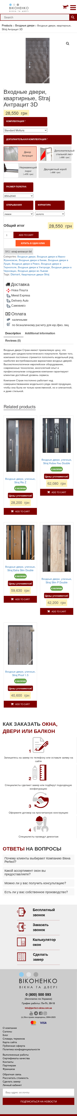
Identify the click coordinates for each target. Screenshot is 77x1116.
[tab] (13, 333)
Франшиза (9, 1069)
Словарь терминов (14, 1038)
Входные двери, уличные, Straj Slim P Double (57, 580)
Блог (5, 1035)
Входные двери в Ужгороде (34, 267)
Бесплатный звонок (44, 912)
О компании (10, 1028)
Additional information (40, 333)
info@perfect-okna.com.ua (38, 1008)
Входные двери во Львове (33, 270)
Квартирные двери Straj (35, 274)
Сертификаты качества (16, 1058)
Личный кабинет (12, 1085)
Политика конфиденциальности (21, 1049)
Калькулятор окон (44, 942)
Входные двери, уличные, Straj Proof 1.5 (20, 673)
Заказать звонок (41, 927)
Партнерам (9, 1065)
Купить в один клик (33, 243)
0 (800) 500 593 (38, 994)
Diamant (15, 274)
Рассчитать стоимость (15, 1078)
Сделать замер (40, 957)
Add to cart (26, 234)
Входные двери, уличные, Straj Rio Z (20, 480)
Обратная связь (12, 1074)
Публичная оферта (14, 1045)
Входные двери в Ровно (26, 263)
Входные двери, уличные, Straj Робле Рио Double (57, 461)
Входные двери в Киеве (33, 260)
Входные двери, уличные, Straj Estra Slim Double (20, 568)
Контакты (8, 1061)
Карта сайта (10, 1042)
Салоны (7, 1031)
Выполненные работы (16, 1054)
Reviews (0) (13, 340)
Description (13, 333)
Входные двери (26, 256)
